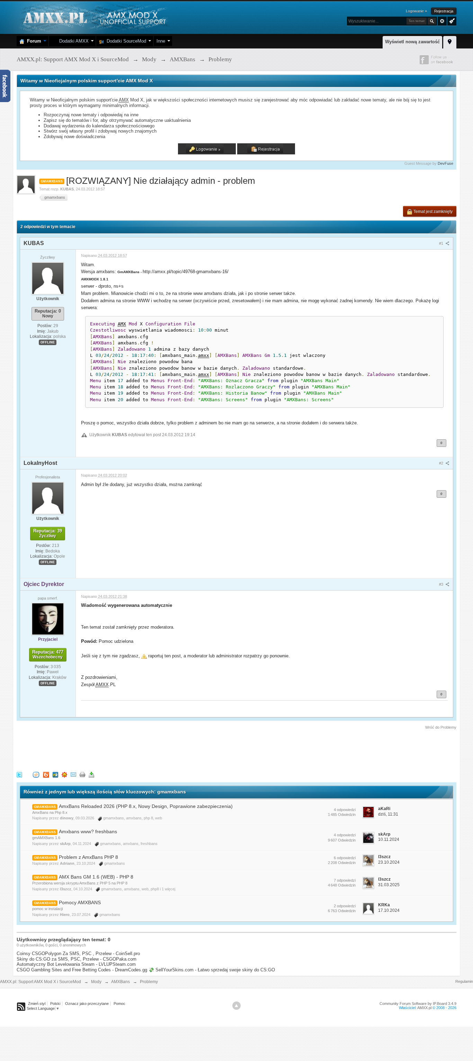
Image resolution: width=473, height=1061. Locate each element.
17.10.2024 (389, 910)
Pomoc (119, 1003)
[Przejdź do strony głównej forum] (94, 17)
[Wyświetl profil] (48, 278)
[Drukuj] (82, 774)
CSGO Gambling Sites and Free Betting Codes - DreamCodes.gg (82, 969)
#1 (441, 243)
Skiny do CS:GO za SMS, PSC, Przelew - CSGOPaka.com (76, 959)
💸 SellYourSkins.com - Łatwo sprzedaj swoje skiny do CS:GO (212, 969)
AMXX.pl (424, 1008)
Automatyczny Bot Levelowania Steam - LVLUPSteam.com (76, 964)
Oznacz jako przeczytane (87, 1003)
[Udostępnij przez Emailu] (73, 774)
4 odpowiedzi (345, 810)
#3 (441, 584)
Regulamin (464, 981)
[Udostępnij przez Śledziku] (55, 774)
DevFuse (445, 163)
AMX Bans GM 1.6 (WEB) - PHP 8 (96, 877)
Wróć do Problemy (440, 727)
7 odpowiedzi (345, 880)
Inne (161, 41)
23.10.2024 (389, 862)
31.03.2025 (389, 884)
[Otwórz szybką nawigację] (449, 41)
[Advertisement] (143, 749)
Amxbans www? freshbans (88, 831)
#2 (441, 463)
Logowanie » (416, 11)
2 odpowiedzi (345, 906)
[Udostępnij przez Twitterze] (19, 774)
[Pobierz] (91, 774)
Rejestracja (443, 11)
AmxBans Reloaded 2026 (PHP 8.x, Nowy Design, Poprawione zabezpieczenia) (146, 806)
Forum (32, 41)
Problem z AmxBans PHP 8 (88, 857)
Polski (55, 1003)
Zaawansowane (442, 21)
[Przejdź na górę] (236, 1005)
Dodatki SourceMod (125, 41)
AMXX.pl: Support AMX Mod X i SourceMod (40, 981)
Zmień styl (36, 1003)
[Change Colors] (451, 20)
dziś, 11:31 (388, 814)
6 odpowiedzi (345, 858)
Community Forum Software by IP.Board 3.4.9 (418, 1003)
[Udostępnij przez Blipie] (46, 774)
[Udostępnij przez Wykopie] (36, 774)
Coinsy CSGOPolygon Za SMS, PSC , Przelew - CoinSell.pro (78, 953)
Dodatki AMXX (72, 41)
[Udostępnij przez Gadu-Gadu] (64, 774)
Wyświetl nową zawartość (412, 41)
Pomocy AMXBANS (80, 902)
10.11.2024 (388, 839)
